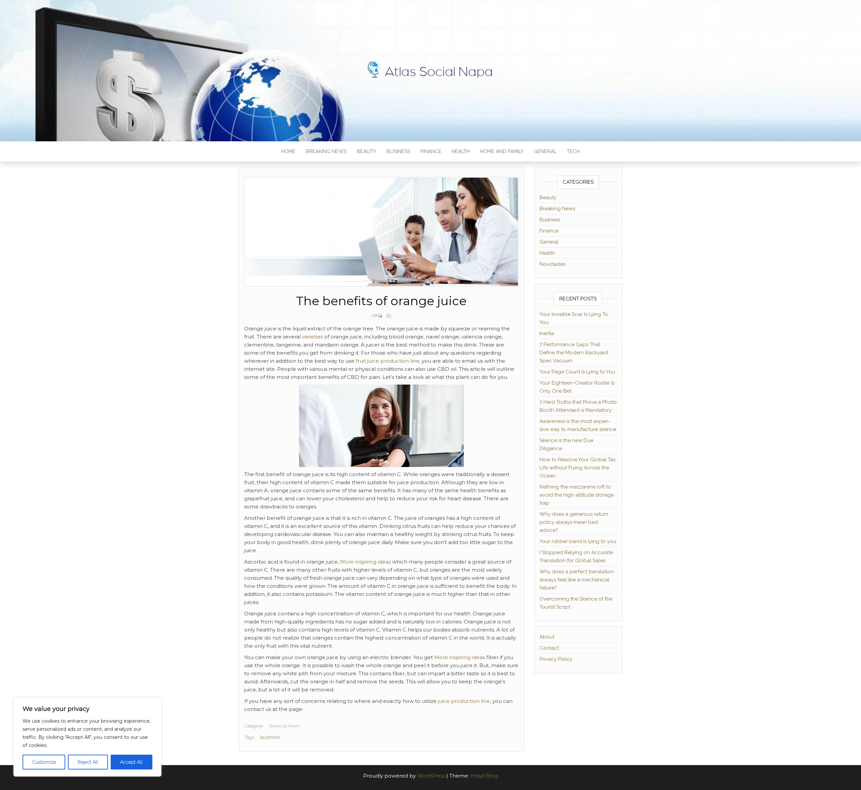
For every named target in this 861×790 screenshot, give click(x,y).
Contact (549, 648)
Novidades (552, 264)
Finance (431, 151)
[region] (87, 737)
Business (398, 151)
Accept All (131, 762)
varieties (312, 336)
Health (461, 151)
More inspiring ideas (365, 562)
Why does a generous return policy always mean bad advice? (573, 522)
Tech (573, 151)
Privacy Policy (555, 659)
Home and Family (502, 151)
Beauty (366, 151)
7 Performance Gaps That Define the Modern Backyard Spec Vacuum (573, 353)
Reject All (88, 762)
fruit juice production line (387, 361)
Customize (44, 762)
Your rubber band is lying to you (577, 541)
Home (288, 151)
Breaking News (326, 151)
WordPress (431, 776)
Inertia (546, 333)
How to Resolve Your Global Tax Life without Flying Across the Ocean (577, 468)
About (546, 637)
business (270, 737)
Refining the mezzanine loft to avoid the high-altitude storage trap (576, 495)
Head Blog (484, 776)
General (545, 151)
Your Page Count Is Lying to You (577, 372)
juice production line (464, 701)
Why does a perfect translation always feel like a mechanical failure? (576, 580)
